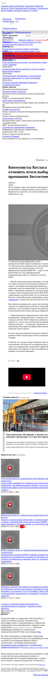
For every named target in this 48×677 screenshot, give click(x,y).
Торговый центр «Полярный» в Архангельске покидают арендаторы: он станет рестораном (21, 77)
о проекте (5, 604)
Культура (4, 8)
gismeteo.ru (42, 664)
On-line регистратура (11, 109)
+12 (16, 21)
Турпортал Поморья (10, 136)
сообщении (13, 300)
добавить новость (25, 40)
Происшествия (21, 8)
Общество (39, 6)
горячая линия (40, 40)
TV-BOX (34, 10)
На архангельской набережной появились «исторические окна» (19, 83)
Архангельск (20, 18)
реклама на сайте (34, 606)
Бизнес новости (23, 10)
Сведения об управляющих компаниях (18, 127)
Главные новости (8, 6)
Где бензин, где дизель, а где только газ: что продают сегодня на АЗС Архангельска (24, 57)
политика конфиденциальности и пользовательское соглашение (20, 605)
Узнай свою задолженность (13, 100)
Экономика (29, 6)
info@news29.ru (40, 393)
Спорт (11, 8)
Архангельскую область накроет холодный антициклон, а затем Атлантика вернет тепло (21, 50)
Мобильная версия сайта (12, 602)
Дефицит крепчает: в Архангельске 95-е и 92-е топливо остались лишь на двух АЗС (22, 43)
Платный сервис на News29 (14, 91)
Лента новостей (24, 397)
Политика (20, 6)
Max (39, 632)
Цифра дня (11, 10)
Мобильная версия (23, 32)
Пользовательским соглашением (14, 645)
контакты (5, 608)
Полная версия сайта (10, 13)
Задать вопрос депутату (12, 118)
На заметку (32, 8)
